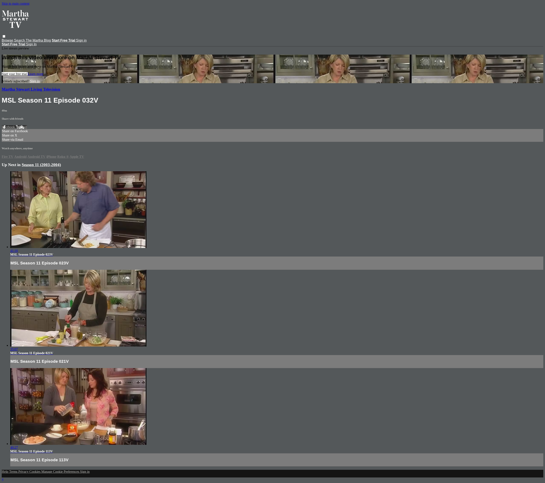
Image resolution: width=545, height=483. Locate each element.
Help (5, 471)
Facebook (9, 127)
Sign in (81, 40)
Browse (8, 40)
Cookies (35, 471)
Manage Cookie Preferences (60, 471)
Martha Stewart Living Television (31, 89)
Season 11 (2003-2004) (41, 164)
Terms (13, 471)
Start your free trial (15, 74)
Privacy (23, 471)
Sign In (31, 44)
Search (20, 40)
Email (23, 127)
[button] (4, 36)
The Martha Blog (38, 40)
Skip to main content (15, 3)
